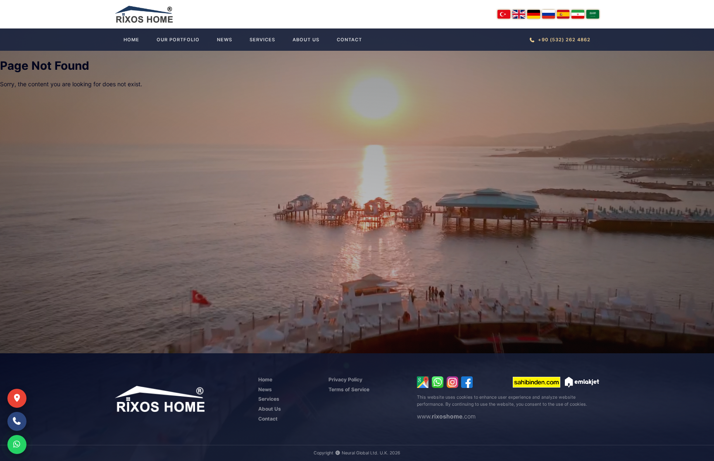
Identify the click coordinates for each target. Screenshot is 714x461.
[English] (518, 14)
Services (262, 40)
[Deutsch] (533, 14)
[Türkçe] (503, 14)
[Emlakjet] (582, 382)
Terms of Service (348, 389)
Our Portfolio (178, 40)
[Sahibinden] (536, 382)
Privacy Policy (345, 379)
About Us (306, 40)
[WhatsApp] (437, 382)
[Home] (144, 14)
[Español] (563, 14)
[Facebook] (467, 382)
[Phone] (16, 421)
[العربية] (592, 14)
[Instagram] (452, 382)
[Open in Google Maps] (422, 382)
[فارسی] (577, 14)
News (224, 40)
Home (131, 40)
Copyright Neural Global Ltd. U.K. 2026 (357, 453)
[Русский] (548, 14)
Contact (349, 40)
